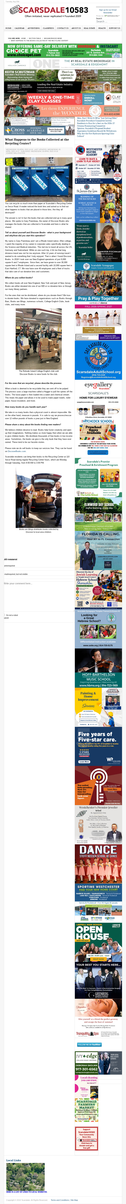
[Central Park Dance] (98, 321)
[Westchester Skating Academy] (98, 164)
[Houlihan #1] (63, 63)
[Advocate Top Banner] (39, 130)
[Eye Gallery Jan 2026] (98, 399)
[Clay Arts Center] (63, 99)
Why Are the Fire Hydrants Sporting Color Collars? (95, 135)
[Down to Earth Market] (86, 1110)
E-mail (15, 574)
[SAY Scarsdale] (98, 785)
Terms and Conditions (60, 1200)
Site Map (74, 1200)
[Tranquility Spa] (98, 1018)
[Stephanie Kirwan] (110, 1063)
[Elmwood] (98, 514)
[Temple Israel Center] (98, 589)
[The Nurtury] (63, 111)
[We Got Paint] (98, 707)
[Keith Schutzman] (63, 75)
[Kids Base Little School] (98, 478)
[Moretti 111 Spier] (39, 121)
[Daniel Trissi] (98, 825)
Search (99, 18)
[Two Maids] (86, 1086)
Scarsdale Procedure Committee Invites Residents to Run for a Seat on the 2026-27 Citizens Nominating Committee (96, 123)
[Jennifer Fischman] (98, 242)
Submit (6, 618)
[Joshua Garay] (98, 550)
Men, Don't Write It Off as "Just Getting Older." (97, 118)
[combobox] (108, 21)
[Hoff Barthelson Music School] (98, 668)
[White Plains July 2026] (98, 746)
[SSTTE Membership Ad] (98, 282)
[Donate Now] (86, 1138)
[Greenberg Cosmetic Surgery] (98, 980)
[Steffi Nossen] (98, 864)
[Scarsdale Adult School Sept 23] (98, 360)
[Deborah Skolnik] (86, 1063)
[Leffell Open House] (98, 942)
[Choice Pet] (63, 50)
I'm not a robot (12, 615)
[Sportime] (98, 903)
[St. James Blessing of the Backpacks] (98, 203)
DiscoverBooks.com (17, 451)
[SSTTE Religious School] (98, 629)
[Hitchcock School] (98, 438)
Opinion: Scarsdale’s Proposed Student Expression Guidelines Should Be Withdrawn (96, 129)
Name (9, 566)
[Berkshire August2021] (63, 87)
